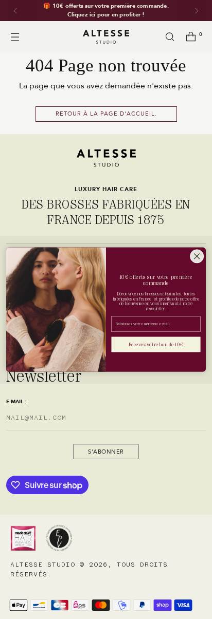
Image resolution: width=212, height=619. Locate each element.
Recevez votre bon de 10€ (156, 345)
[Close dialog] (196, 256)
